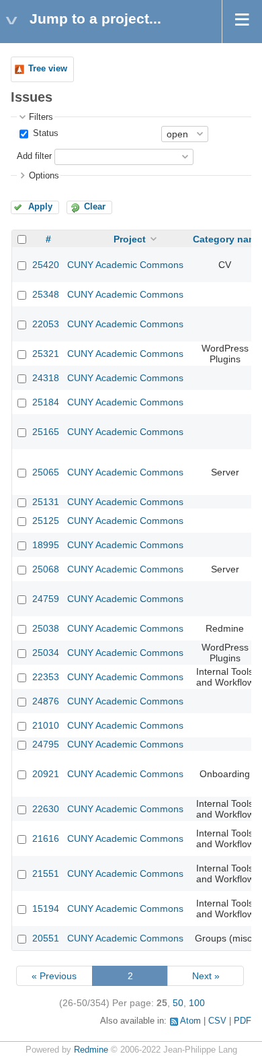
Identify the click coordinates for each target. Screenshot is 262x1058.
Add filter (34, 156)
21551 (45, 873)
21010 (45, 725)
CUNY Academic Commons (125, 264)
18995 (45, 544)
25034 (45, 652)
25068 (45, 569)
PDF (242, 1021)
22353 (45, 676)
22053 (45, 324)
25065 (45, 472)
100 (197, 1002)
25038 (45, 628)
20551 (45, 938)
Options (44, 175)
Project (130, 239)
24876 (45, 701)
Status (44, 133)
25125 (45, 520)
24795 (45, 744)
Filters (41, 117)
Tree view (47, 68)
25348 (45, 294)
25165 (45, 431)
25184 (45, 402)
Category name (227, 239)
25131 (45, 501)
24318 (45, 377)
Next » (206, 975)
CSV (217, 1021)
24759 (45, 598)
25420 (45, 264)
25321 (45, 353)
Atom (190, 1021)
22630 (45, 808)
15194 (45, 908)
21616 (45, 838)
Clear (94, 206)
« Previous (54, 975)
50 (178, 1002)
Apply (40, 206)
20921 (45, 773)
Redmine (91, 1050)
